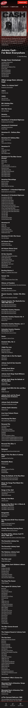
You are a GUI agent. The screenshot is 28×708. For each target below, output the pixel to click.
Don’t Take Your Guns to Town (8, 290)
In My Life (3, 151)
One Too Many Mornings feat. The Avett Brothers (13, 285)
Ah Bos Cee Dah (5, 568)
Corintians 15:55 (5, 227)
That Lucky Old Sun (6, 143)
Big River (3, 588)
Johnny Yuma (4, 500)
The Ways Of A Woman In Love (9, 672)
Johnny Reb (4, 383)
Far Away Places (5, 426)
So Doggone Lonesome (7, 671)
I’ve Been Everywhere (7, 62)
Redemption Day (5, 232)
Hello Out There (5, 514)
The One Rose (5, 74)
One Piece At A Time (6, 543)
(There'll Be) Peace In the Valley (9, 256)
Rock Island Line (5, 669)
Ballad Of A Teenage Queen (8, 639)
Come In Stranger (5, 644)
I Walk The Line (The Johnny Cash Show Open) (13, 537)
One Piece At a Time (6, 612)
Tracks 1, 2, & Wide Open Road (9, 272)
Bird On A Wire (5, 181)
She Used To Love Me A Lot (8, 420)
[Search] (26, 7)
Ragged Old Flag (5, 116)
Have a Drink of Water (6, 429)
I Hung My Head (5, 150)
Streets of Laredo (5, 384)
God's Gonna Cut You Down (8, 205)
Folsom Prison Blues (6, 245)
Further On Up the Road (7, 200)
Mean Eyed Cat (5, 63)
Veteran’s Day (4, 686)
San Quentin (4, 365)
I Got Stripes (4, 493)
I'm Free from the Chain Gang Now (10, 206)
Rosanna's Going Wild (7, 87)
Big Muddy (4, 470)
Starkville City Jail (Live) (7, 264)
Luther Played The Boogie (8, 661)
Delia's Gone (4, 183)
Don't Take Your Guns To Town (8, 304)
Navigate (5, 6)
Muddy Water (4, 472)
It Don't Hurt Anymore (7, 231)
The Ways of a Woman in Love (9, 404)
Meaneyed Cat (5, 65)
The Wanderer (4, 623)
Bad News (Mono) (6, 349)
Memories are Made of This (8, 67)
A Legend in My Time (6, 198)
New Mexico (4, 634)
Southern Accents (6, 73)
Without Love (4, 463)
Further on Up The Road (7, 121)
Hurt (2, 148)
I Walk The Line (5, 391)
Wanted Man (4, 265)
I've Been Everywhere (7, 127)
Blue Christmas (5, 105)
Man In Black (4, 607)
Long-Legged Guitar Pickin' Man (9, 279)
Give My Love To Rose (7, 596)
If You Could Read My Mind (8, 208)
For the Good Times (6, 229)
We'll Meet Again (5, 173)
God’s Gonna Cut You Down (8, 191)
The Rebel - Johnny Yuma (7, 338)
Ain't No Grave (5, 111)
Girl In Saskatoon (5, 445)
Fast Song (3, 427)
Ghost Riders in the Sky (7, 370)
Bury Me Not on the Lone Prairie (9, 479)
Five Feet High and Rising (8, 492)
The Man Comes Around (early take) (10, 451)
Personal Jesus (5, 168)
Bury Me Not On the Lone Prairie (9, 478)
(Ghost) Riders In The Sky (7, 469)
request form (5, 44)
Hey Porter (4, 653)
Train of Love (4, 674)
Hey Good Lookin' (6, 376)
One (2, 134)
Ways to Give (14, 6)
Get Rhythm (4, 593)
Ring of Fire (4, 320)
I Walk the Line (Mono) (7, 352)
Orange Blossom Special (7, 260)
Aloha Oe (3, 224)
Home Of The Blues (6, 486)
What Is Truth (4, 409)
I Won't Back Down (6, 139)
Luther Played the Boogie (7, 663)
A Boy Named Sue (6, 257)
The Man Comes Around (7, 171)
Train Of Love (4, 98)
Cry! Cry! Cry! (4, 590)
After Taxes (4, 358)
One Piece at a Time (6, 548)
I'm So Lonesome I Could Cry (8, 166)
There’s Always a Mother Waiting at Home (12, 438)
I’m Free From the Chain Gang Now (10, 209)
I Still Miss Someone (6, 318)
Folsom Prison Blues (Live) (8, 250)
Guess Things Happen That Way (9, 297)
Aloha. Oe (3, 226)
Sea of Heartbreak (6, 70)
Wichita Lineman (5, 100)
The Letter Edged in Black (8, 435)
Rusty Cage (4, 68)
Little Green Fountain (6, 574)
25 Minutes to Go (5, 243)
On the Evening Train (6, 217)
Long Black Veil (5, 679)
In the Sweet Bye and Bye (8, 430)
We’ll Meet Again (5, 153)
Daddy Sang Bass (5, 561)
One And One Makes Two (7, 577)
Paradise (3, 432)
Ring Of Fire (4, 615)
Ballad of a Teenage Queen (8, 523)
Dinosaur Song (5, 571)
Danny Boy (4, 160)
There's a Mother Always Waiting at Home (12, 437)
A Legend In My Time (6, 197)
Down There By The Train (7, 186)
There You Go (4, 93)
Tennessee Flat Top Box (7, 458)
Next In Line (4, 668)
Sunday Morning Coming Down (9, 530)
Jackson (3, 278)
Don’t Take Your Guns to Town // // (9, 325)
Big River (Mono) (5, 351)
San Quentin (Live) (6, 262)
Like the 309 (4, 213)
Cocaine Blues (5, 415)
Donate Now (22, 2)
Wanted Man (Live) (6, 267)
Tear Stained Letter (6, 169)
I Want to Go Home (6, 495)
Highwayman (4, 598)
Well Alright (4, 516)
